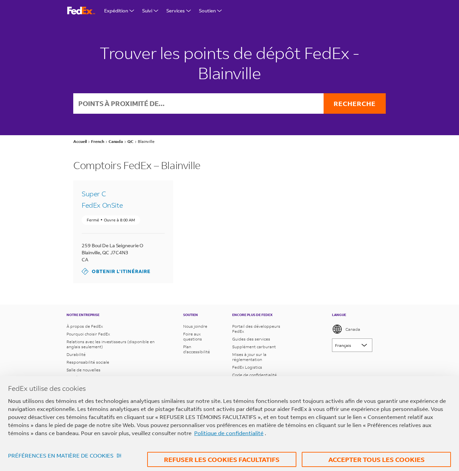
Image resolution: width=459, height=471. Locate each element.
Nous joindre (195, 326)
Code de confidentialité (254, 374)
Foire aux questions (192, 336)
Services (175, 10)
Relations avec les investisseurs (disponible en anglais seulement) (111, 344)
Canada (352, 329)
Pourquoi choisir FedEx (88, 333)
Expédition (116, 10)
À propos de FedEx (85, 326)
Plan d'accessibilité (196, 349)
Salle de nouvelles (83, 369)
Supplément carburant (254, 346)
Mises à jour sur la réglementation (249, 357)
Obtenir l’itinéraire (116, 271)
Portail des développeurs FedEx (256, 329)
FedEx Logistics (247, 367)
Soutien (207, 10)
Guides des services (251, 339)
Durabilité (76, 354)
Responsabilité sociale (88, 362)
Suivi (147, 10)
